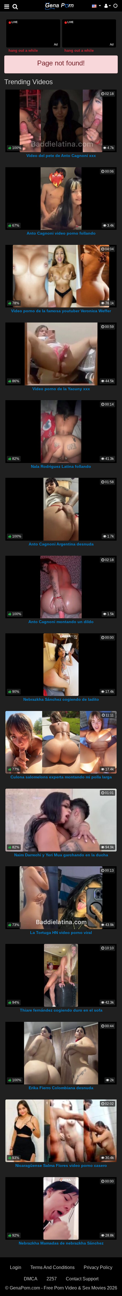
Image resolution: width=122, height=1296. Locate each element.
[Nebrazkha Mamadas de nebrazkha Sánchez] (61, 1208)
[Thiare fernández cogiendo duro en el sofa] (61, 975)
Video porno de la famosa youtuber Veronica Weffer (61, 311)
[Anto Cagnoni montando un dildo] (61, 586)
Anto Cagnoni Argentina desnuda (61, 544)
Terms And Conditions (52, 1267)
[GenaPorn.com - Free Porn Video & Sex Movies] (59, 5)
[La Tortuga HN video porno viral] (61, 897)
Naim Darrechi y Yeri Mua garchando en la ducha (61, 855)
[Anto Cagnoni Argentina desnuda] (61, 509)
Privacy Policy (98, 1267)
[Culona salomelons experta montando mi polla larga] (61, 741)
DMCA (30, 1278)
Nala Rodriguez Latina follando (61, 466)
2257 (52, 1278)
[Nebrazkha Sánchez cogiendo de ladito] (61, 664)
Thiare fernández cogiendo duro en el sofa (61, 1010)
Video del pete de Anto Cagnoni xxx (61, 155)
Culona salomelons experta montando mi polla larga (61, 777)
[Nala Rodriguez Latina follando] (61, 431)
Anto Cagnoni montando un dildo (61, 621)
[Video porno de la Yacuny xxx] (61, 353)
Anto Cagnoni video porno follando (61, 233)
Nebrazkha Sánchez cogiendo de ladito (61, 699)
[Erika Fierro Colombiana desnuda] (61, 1052)
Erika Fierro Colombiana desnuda (61, 1088)
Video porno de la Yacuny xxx (61, 388)
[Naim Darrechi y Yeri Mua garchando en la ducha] (60, 819)
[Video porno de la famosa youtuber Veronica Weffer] (61, 275)
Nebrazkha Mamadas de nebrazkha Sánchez (61, 1243)
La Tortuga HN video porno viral (61, 932)
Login (15, 1267)
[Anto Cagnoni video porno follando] (61, 198)
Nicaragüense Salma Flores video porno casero (61, 1165)
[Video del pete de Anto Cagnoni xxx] (61, 120)
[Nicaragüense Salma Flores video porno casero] (61, 1130)
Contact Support (82, 1278)
